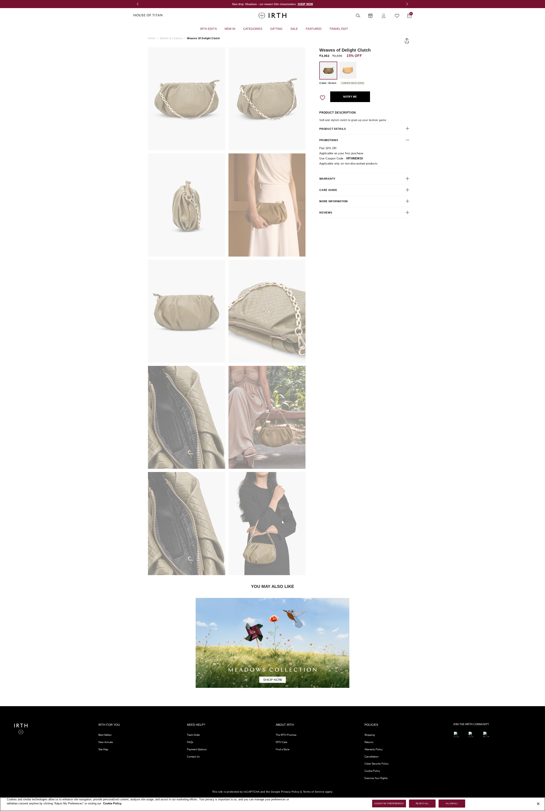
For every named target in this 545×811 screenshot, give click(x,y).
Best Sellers (105, 735)
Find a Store (282, 749)
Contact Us (193, 756)
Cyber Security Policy (376, 763)
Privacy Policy (290, 791)
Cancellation (371, 756)
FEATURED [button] (313, 28)
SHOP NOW (305, 4)
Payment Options (197, 749)
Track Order (193, 735)
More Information (333, 201)
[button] (140, 4)
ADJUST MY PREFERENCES (389, 803)
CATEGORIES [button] (252, 28)
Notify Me (350, 96)
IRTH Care (281, 742)
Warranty (327, 178)
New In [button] (230, 28)
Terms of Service (314, 791)
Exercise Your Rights (376, 778)
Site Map (103, 749)
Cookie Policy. (112, 803)
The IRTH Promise (286, 735)
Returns (368, 742)
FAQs (190, 742)
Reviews (325, 212)
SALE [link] (294, 28)
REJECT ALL (422, 803)
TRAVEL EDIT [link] (338, 28)
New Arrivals (105, 742)
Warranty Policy (373, 749)
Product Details (332, 128)
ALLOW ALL (452, 803)
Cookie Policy (372, 771)
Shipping (369, 735)
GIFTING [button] (276, 28)
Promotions (328, 140)
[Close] (538, 803)
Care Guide (328, 189)
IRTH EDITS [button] (208, 28)
